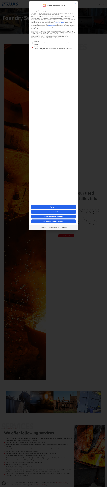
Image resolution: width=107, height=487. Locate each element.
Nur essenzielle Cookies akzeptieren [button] (53, 216)
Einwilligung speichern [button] (54, 207)
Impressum (64, 227)
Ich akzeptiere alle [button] (53, 211)
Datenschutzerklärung (59, 22)
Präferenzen (43, 227)
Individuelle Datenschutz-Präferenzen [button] (53, 221)
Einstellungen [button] (51, 25)
